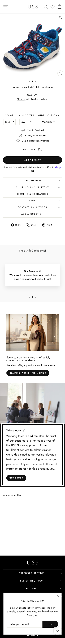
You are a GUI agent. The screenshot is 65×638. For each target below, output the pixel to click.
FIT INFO (31, 588)
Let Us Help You (31, 580)
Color (9, 115)
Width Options (48, 115)
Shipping (21, 99)
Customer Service (32, 573)
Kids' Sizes (26, 115)
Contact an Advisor (32, 207)
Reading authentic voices (28, 373)
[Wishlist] (52, 7)
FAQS (32, 200)
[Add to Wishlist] (61, 17)
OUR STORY (16, 478)
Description (32, 180)
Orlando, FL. (32, 634)
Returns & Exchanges (32, 194)
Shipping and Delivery (32, 187)
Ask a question (32, 214)
